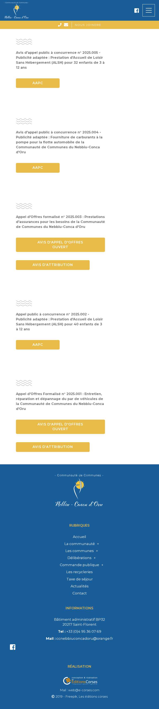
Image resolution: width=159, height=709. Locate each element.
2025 (79, 569)
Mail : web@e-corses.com (79, 690)
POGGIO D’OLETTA (79, 592)
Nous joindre (88, 24)
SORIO (79, 624)
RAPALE (79, 597)
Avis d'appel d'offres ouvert (60, 244)
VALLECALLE (79, 629)
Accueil (79, 537)
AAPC (38, 83)
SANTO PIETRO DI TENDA (79, 618)
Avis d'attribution (53, 265)
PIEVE (79, 587)
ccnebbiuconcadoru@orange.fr (79, 638)
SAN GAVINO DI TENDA (80, 613)
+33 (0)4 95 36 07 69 (79, 631)
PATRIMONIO (79, 582)
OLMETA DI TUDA (79, 576)
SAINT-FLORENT (79, 608)
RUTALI (79, 603)
